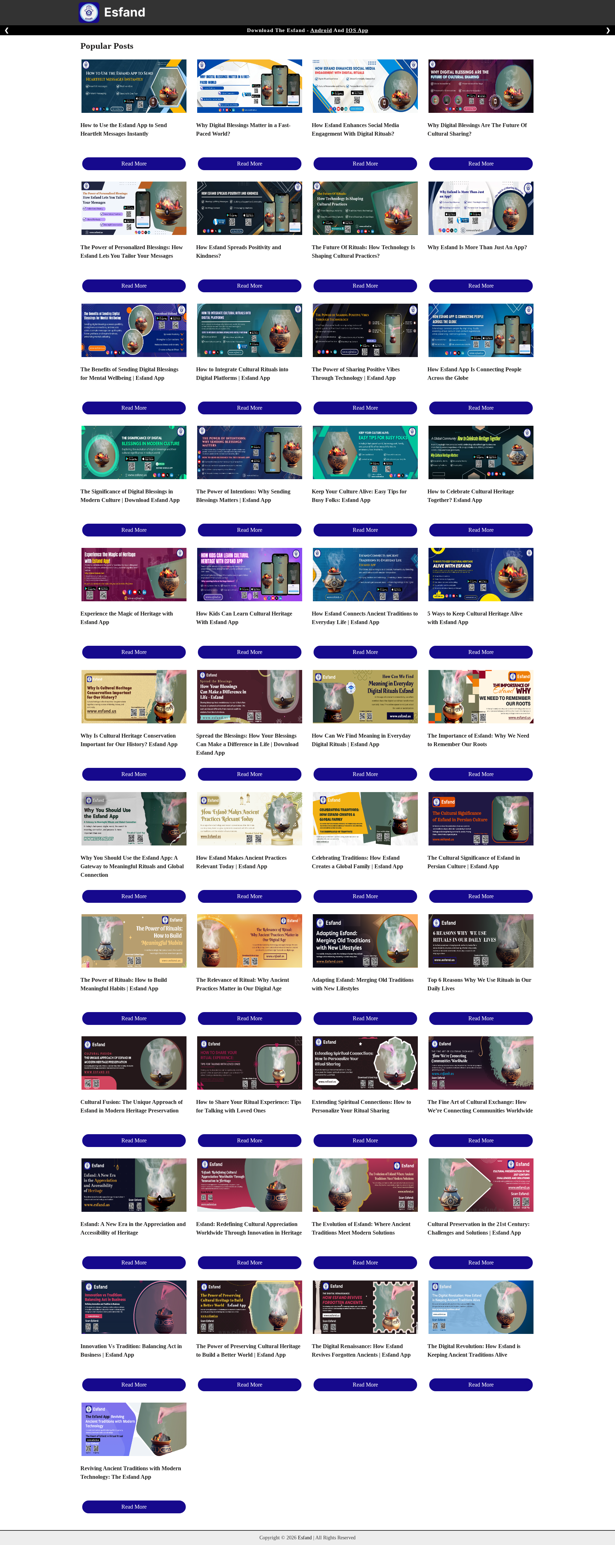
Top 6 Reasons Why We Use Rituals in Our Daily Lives (479, 984)
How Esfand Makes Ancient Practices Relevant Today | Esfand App (241, 862)
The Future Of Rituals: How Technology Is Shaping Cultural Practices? (363, 251)
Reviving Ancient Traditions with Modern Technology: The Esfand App (130, 1472)
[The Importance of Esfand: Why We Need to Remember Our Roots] (481, 696)
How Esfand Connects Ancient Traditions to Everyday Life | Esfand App (365, 618)
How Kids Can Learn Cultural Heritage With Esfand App (244, 618)
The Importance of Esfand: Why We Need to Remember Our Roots (478, 740)
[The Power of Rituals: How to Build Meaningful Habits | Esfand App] (134, 941)
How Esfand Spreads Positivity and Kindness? (238, 251)
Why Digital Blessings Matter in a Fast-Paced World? (243, 129)
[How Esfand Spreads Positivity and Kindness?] (249, 208)
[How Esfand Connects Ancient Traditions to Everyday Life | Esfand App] (365, 574)
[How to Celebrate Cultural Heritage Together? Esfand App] (481, 452)
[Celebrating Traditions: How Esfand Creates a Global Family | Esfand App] (365, 818)
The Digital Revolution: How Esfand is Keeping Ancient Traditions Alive (473, 1350)
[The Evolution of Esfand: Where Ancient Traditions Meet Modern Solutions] (365, 1185)
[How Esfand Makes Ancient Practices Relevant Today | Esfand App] (249, 818)
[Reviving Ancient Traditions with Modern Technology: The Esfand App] (134, 1429)
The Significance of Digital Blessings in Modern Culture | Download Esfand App (130, 495)
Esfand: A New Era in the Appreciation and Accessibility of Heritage (133, 1228)
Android (321, 30)
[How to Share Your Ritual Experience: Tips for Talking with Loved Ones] (249, 1063)
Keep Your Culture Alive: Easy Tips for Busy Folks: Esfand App (359, 495)
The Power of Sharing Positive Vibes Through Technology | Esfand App (356, 373)
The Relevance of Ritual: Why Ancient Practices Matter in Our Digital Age (242, 984)
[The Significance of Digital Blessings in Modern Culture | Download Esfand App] (134, 452)
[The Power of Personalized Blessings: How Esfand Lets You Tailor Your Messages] (134, 208)
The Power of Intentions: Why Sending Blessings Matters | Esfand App (243, 495)
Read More (134, 164)
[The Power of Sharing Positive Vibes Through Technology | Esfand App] (365, 330)
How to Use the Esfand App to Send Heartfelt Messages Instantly (123, 129)
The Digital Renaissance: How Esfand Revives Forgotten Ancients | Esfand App (361, 1350)
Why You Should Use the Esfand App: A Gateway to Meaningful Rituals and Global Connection (132, 866)
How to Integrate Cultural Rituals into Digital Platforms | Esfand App (242, 373)
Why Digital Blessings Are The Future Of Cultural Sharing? (477, 129)
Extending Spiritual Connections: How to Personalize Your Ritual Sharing (361, 1106)
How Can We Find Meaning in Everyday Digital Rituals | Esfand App (361, 740)
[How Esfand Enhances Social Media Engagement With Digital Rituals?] (365, 86)
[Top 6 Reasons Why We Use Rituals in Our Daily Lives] (481, 941)
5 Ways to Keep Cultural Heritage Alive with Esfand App (474, 618)
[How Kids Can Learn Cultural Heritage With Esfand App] (249, 574)
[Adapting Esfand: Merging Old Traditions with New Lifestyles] (365, 941)
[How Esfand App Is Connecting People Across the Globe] (481, 330)
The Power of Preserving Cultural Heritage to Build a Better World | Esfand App (248, 1350)
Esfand (305, 1537)
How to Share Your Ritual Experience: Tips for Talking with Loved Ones (248, 1106)
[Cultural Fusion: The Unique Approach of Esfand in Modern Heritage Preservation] (134, 1063)
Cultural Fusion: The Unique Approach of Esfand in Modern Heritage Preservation (131, 1106)
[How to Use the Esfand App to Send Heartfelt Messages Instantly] (134, 86)
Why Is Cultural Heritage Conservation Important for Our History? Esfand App (129, 740)
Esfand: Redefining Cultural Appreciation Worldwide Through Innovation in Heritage (249, 1228)
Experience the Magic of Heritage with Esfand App (126, 618)
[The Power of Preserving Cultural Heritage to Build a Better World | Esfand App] (249, 1307)
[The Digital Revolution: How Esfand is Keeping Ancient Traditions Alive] (481, 1307)
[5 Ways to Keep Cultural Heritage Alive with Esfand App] (481, 574)
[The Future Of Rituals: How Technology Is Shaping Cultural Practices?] (365, 208)
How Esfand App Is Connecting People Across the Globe (474, 373)
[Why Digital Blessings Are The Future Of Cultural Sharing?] (481, 86)
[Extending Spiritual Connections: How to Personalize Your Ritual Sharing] (365, 1063)
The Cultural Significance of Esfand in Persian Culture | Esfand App (473, 862)
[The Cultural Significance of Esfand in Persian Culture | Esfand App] (481, 818)
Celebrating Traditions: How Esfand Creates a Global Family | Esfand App (357, 862)
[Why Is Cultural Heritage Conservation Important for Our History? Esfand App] (134, 696)
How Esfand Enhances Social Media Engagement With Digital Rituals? (355, 129)
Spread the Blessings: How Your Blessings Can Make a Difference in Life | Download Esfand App (247, 744)
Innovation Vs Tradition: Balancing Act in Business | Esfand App (131, 1350)
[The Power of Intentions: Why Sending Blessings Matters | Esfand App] (249, 452)
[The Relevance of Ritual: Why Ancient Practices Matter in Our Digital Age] (249, 941)
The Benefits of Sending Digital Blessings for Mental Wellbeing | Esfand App (129, 373)
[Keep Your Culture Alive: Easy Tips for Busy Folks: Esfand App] (365, 452)
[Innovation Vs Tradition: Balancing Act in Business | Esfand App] (134, 1307)
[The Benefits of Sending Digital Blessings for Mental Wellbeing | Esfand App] (134, 330)
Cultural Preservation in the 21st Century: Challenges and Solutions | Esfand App (478, 1228)
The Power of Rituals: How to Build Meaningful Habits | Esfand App (123, 984)
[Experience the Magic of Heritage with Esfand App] (134, 574)
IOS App (357, 30)
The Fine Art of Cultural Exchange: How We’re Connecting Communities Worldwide (480, 1106)
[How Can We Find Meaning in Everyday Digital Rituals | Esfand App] (365, 696)
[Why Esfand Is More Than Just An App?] (481, 208)
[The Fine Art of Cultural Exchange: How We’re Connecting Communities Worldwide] (481, 1063)
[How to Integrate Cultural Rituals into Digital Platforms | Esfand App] (249, 330)
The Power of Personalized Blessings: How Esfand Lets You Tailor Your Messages (131, 251)
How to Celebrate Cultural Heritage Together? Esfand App (470, 495)
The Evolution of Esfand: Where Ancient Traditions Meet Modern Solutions (361, 1228)
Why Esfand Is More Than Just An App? (477, 247)
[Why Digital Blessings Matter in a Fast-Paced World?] (249, 86)
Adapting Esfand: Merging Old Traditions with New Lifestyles (363, 984)
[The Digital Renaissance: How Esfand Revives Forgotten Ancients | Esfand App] (365, 1307)
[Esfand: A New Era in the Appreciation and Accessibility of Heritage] (134, 1185)
